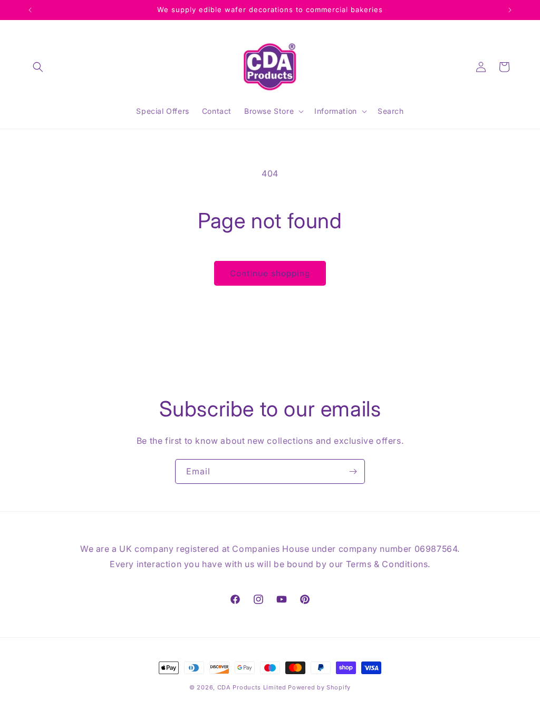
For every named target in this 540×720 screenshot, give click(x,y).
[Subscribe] (352, 471)
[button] (38, 67)
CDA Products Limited (251, 687)
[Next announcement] (510, 10)
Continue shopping (270, 273)
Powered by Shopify (319, 687)
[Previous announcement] (30, 10)
